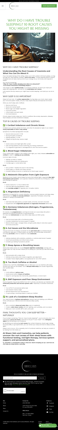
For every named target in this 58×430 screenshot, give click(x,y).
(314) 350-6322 (26, 403)
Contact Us (5, 411)
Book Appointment (49, 6)
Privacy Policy (16, 384)
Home (4, 403)
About (4, 405)
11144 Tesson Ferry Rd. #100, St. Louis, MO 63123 (30, 406)
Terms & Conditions (25, 384)
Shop (4, 408)
